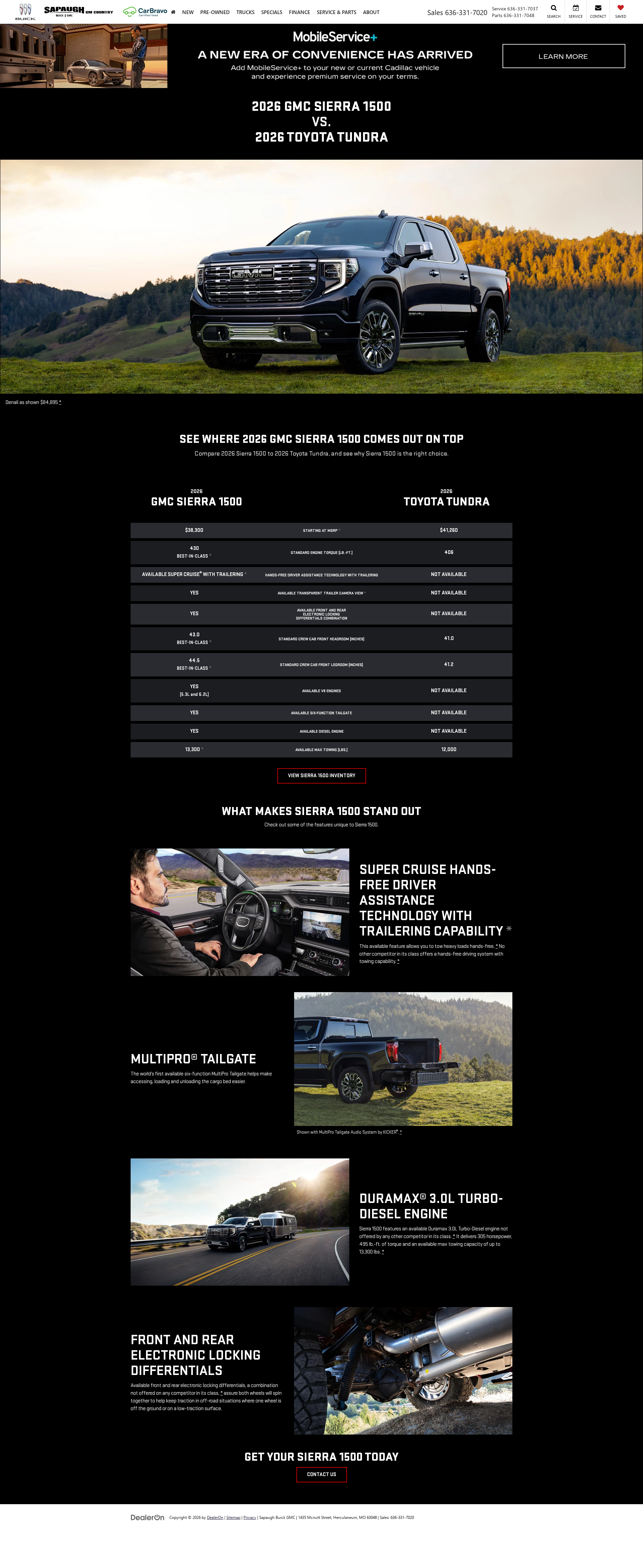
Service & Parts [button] (336, 12)
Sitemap (233, 1517)
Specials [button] (271, 12)
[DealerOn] (148, 1517)
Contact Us (321, 1474)
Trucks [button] (245, 12)
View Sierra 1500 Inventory (321, 776)
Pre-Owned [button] (215, 12)
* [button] (60, 402)
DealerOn (215, 1517)
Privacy (249, 1517)
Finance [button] (299, 12)
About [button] (371, 12)
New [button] (188, 12)
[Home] (173, 12)
